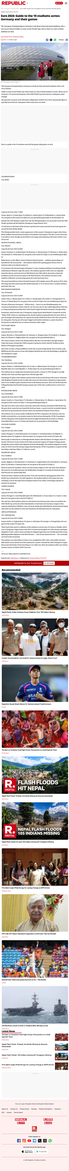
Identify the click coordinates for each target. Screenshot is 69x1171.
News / (3, 8)
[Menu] (65, 3)
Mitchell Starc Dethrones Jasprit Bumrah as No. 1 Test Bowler (24, 980)
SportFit (3, 40)
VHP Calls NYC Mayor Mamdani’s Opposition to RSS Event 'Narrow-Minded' (29, 934)
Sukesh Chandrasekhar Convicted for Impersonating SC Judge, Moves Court (29, 658)
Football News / (15, 8)
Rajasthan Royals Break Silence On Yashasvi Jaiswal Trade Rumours (26, 704)
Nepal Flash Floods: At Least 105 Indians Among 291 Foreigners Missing (28, 842)
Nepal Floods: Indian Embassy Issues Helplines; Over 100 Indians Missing (28, 612)
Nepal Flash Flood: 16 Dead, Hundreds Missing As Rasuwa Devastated (27, 796)
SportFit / (8, 8)
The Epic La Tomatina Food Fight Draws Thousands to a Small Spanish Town (29, 750)
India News (5, 661)
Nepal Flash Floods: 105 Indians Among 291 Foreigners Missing (26, 1055)
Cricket (4, 707)
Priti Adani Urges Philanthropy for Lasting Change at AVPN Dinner (26, 888)
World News (5, 615)
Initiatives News (6, 891)
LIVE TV (60, 3)
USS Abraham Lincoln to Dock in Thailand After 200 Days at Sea (25, 1026)
